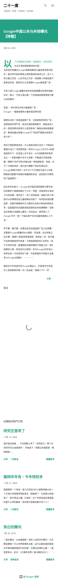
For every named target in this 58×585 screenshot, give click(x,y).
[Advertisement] (29, 389)
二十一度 (11, 5)
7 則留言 (14, 459)
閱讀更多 (50, 459)
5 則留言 (14, 509)
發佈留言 (14, 559)
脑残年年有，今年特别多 (23, 476)
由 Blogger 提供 (31, 576)
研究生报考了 (14, 430)
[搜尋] (45, 5)
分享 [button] (49, 278)
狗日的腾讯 (12, 526)
